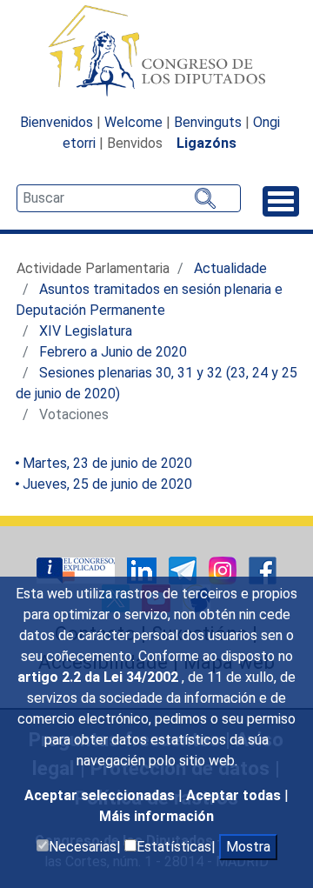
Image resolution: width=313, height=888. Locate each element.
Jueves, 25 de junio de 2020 (107, 484)
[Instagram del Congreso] (224, 569)
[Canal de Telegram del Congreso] (184, 569)
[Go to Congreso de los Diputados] (156, 50)
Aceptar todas (235, 795)
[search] (129, 198)
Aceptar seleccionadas (101, 795)
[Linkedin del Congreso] (143, 569)
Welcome (133, 122)
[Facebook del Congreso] (262, 569)
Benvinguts (208, 122)
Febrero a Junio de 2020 (113, 352)
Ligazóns (206, 143)
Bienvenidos (56, 122)
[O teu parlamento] (77, 569)
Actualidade (230, 268)
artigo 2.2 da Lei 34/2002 (99, 677)
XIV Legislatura (85, 331)
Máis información (156, 816)
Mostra (248, 846)
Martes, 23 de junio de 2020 (107, 463)
